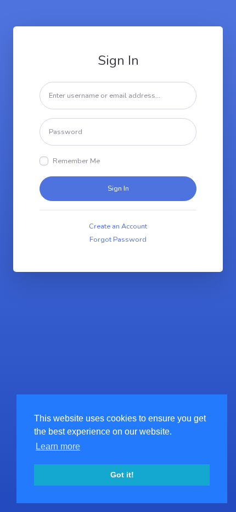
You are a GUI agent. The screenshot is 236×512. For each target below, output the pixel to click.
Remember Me (76, 161)
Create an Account (118, 226)
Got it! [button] (122, 474)
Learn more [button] (58, 446)
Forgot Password (118, 239)
